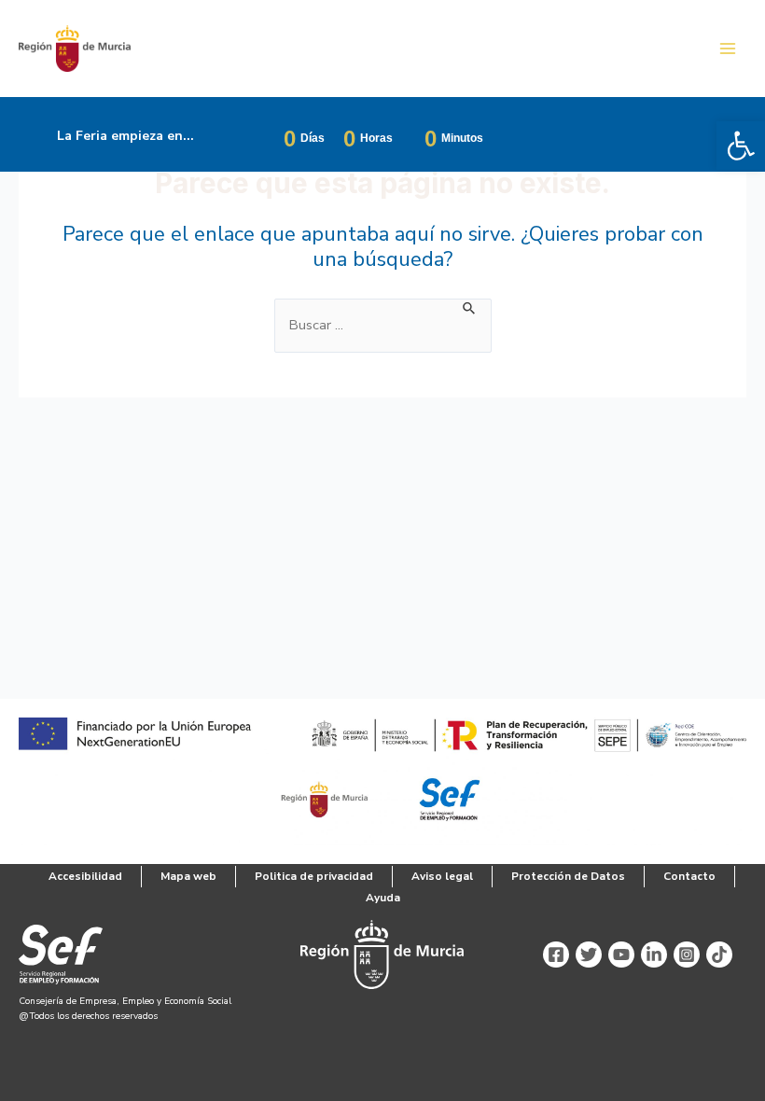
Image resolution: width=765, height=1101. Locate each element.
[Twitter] (589, 954)
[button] (740, 145)
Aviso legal (442, 876)
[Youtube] (621, 954)
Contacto (689, 876)
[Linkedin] (654, 954)
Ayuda (383, 897)
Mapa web (188, 876)
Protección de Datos (568, 876)
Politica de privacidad (314, 876)
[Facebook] (556, 954)
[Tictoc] (719, 954)
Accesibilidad (85, 876)
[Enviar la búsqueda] (470, 307)
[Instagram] (687, 954)
